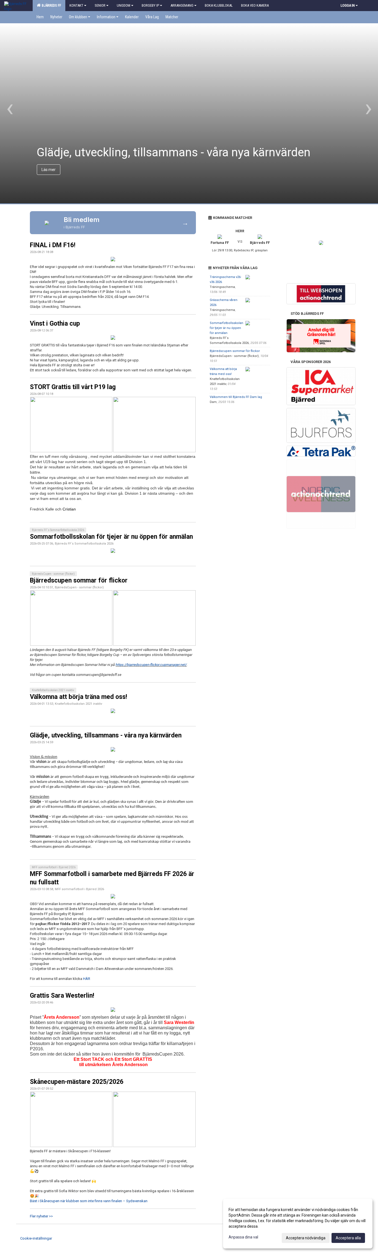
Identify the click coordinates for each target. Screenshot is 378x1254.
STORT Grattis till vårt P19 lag (73, 387)
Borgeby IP (150, 5)
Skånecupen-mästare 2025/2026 (76, 1082)
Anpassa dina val (243, 1237)
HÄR (86, 979)
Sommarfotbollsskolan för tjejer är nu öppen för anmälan (111, 536)
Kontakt (76, 5)
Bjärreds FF (50, 5)
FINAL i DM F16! (52, 245)
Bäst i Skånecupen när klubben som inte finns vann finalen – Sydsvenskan (88, 1201)
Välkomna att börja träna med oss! (78, 697)
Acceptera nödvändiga (305, 1238)
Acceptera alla (348, 1238)
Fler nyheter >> (41, 1216)
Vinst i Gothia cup (55, 323)
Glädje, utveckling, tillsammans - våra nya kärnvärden (106, 735)
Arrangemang (181, 5)
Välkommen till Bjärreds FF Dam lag (236, 397)
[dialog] (297, 1223)
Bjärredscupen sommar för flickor (79, 580)
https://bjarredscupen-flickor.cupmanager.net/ (151, 665)
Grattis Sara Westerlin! (62, 995)
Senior (100, 5)
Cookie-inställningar (36, 1238)
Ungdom (123, 5)
